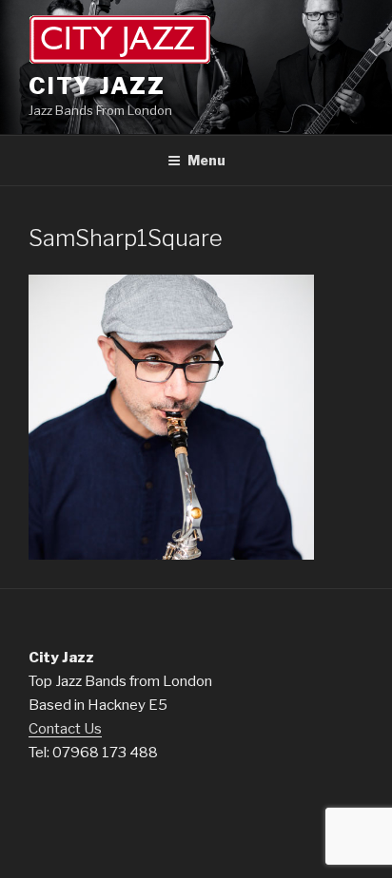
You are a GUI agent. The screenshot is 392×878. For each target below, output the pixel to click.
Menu (206, 160)
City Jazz (97, 86)
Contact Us (65, 728)
